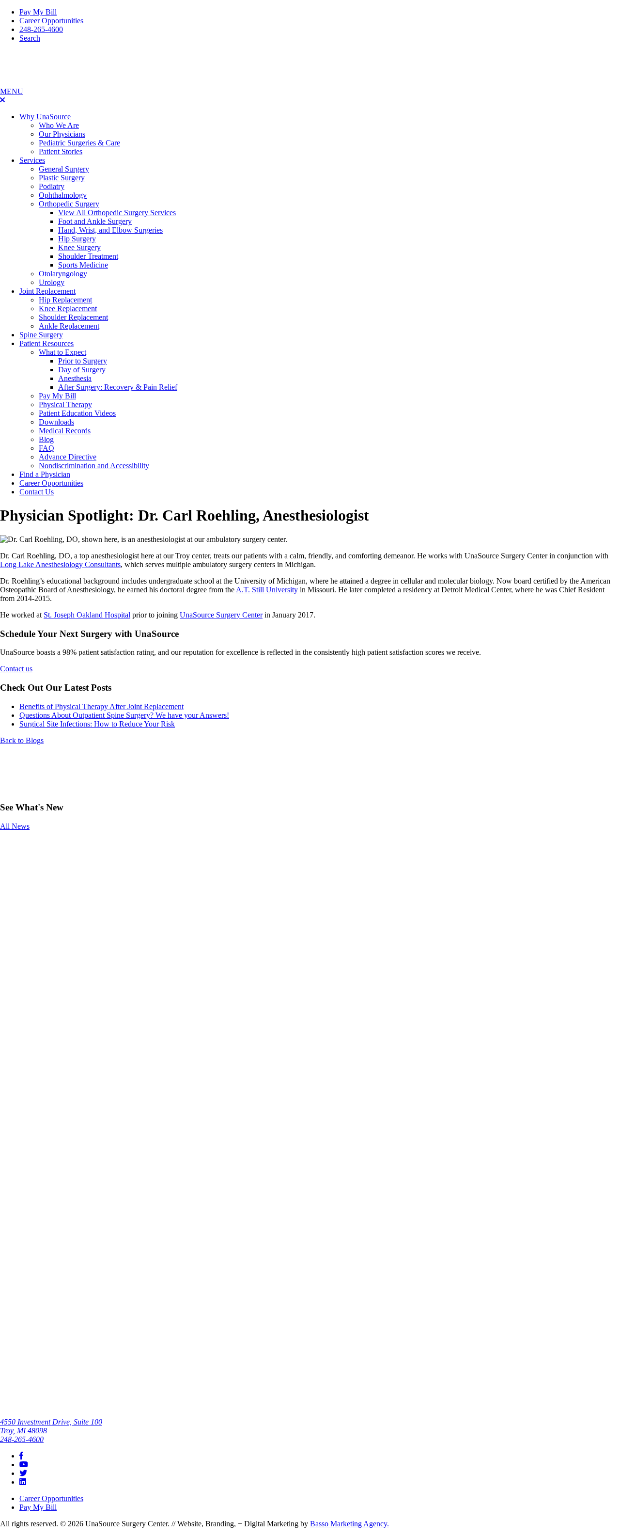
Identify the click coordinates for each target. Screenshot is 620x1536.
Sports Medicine (83, 265)
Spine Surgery (41, 335)
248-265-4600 (41, 29)
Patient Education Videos (77, 413)
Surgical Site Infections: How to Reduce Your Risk (97, 724)
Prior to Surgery (82, 361)
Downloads (56, 422)
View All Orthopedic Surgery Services (117, 212)
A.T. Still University (267, 590)
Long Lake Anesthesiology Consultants (60, 564)
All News (15, 826)
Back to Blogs (22, 740)
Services (32, 160)
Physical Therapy (65, 404)
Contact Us (36, 492)
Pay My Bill (38, 12)
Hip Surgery (77, 239)
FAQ (46, 448)
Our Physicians (62, 134)
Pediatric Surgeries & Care (79, 143)
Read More (17, 873)
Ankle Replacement (69, 326)
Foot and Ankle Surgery (95, 221)
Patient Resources (46, 343)
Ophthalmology (63, 195)
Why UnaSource (45, 116)
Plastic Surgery (62, 178)
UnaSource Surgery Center (221, 615)
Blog (46, 439)
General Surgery (64, 169)
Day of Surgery (82, 369)
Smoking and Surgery (22, 849)
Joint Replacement (47, 291)
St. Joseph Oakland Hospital (87, 615)
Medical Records (65, 431)
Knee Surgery (79, 247)
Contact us (16, 669)
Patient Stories (60, 151)
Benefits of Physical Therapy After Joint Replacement (101, 706)
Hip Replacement (65, 300)
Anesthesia (75, 378)
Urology (51, 282)
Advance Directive (67, 457)
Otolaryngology (63, 273)
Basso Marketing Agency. (349, 1524)
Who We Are (59, 125)
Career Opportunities (51, 20)
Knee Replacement (68, 308)
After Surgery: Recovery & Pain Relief (117, 387)
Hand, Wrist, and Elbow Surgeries (110, 230)
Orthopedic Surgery (69, 204)
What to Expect (62, 352)
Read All (13, 1298)
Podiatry (51, 186)
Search (29, 38)
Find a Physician (44, 474)
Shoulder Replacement (73, 317)
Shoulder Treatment (88, 256)
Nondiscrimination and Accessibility (94, 465)
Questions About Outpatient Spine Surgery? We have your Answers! (124, 715)
